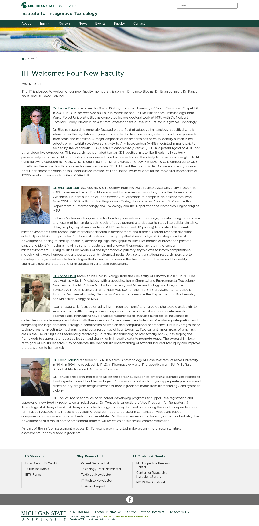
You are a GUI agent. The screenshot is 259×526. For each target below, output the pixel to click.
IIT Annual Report (93, 486)
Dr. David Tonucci (66, 360)
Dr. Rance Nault (64, 276)
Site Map (131, 512)
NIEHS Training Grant (150, 482)
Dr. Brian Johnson (66, 188)
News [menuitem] (83, 23)
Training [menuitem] (44, 23)
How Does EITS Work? (41, 463)
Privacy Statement (152, 512)
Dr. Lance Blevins (66, 108)
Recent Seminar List (95, 463)
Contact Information (108, 512)
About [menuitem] (26, 23)
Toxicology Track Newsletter (101, 469)
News (31, 58)
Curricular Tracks (37, 469)
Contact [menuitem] (139, 23)
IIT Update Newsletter (96, 480)
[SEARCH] (234, 5)
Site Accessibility (178, 512)
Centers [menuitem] (65, 23)
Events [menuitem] (100, 23)
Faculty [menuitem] (119, 23)
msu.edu (108, 517)
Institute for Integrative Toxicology (59, 14)
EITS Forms (33, 474)
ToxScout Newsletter (96, 474)
